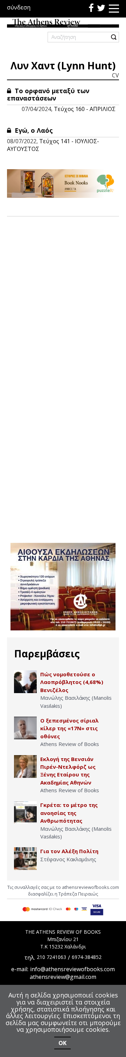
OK (62, 1043)
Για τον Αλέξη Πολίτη (69, 851)
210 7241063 (51, 957)
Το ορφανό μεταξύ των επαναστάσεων (48, 95)
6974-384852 (87, 957)
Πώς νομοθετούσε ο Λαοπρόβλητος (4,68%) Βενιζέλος (71, 682)
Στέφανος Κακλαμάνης (68, 859)
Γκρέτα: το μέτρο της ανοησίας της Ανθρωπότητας (69, 812)
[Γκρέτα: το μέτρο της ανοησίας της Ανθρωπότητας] (25, 812)
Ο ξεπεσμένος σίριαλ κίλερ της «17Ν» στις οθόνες (69, 728)
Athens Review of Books (69, 743)
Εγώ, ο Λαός (33, 130)
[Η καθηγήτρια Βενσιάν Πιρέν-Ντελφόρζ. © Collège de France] (25, 766)
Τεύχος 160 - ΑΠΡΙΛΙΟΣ (84, 109)
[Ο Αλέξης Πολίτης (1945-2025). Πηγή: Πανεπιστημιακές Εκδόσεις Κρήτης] (25, 858)
